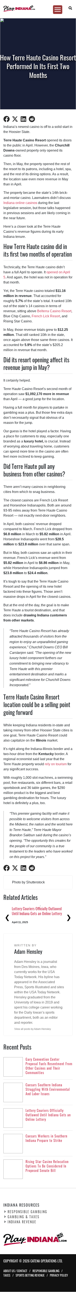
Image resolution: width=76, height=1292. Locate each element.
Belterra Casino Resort (54, 311)
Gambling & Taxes (23, 1216)
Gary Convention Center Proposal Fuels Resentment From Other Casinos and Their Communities (37, 913)
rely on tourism (56, 764)
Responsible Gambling (27, 1211)
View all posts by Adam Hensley (32, 1029)
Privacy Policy (59, 1275)
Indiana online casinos (20, 203)
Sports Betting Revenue (30, 1275)
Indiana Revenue (22, 1222)
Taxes (6, 1275)
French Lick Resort (46, 316)
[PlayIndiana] (36, 8)
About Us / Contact (15, 1271)
